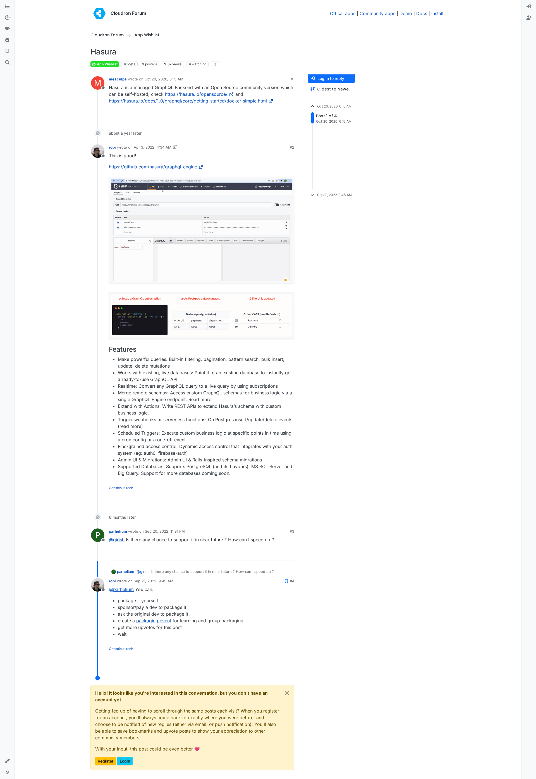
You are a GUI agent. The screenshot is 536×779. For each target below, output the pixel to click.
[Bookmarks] (7, 51)
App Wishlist (107, 64)
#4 (292, 581)
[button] (7, 761)
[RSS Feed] (215, 64)
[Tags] (7, 29)
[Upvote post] (281, 115)
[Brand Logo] (99, 13)
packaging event (153, 620)
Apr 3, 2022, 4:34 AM (152, 147)
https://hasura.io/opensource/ (196, 94)
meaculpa (118, 79)
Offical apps (342, 13)
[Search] (7, 62)
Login (125, 761)
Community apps (377, 13)
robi (112, 147)
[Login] (529, 6)
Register (105, 761)
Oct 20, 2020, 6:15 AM (164, 79)
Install (437, 13)
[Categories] (7, 6)
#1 (292, 79)
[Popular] (7, 40)
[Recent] (7, 17)
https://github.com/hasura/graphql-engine (153, 167)
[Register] (529, 17)
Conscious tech (121, 488)
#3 (292, 531)
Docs (421, 13)
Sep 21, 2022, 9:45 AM (153, 581)
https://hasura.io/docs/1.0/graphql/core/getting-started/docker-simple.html (188, 101)
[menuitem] (529, 6)
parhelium (118, 531)
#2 (292, 147)
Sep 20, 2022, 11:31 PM (165, 531)
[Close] (287, 693)
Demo (405, 13)
